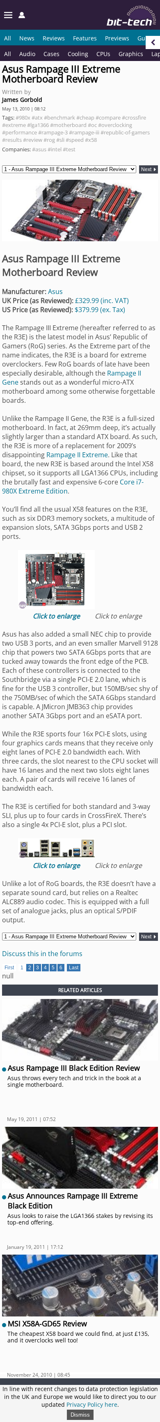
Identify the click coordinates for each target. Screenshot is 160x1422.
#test (69, 149)
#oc (92, 125)
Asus (55, 291)
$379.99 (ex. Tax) (100, 309)
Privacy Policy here (91, 1404)
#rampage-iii (84, 132)
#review (32, 139)
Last (73, 968)
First (9, 968)
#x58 (91, 139)
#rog (49, 139)
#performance (19, 132)
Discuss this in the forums (42, 953)
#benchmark (59, 117)
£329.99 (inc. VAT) (102, 300)
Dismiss (80, 1415)
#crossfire (134, 117)
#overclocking (115, 125)
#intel (55, 149)
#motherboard (68, 125)
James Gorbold (22, 99)
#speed (75, 139)
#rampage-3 (53, 132)
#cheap (85, 117)
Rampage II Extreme (77, 454)
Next (147, 169)
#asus (39, 149)
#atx (37, 117)
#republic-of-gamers (125, 132)
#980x (23, 117)
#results (12, 139)
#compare (108, 117)
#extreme (14, 125)
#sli (60, 139)
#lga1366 (38, 125)
